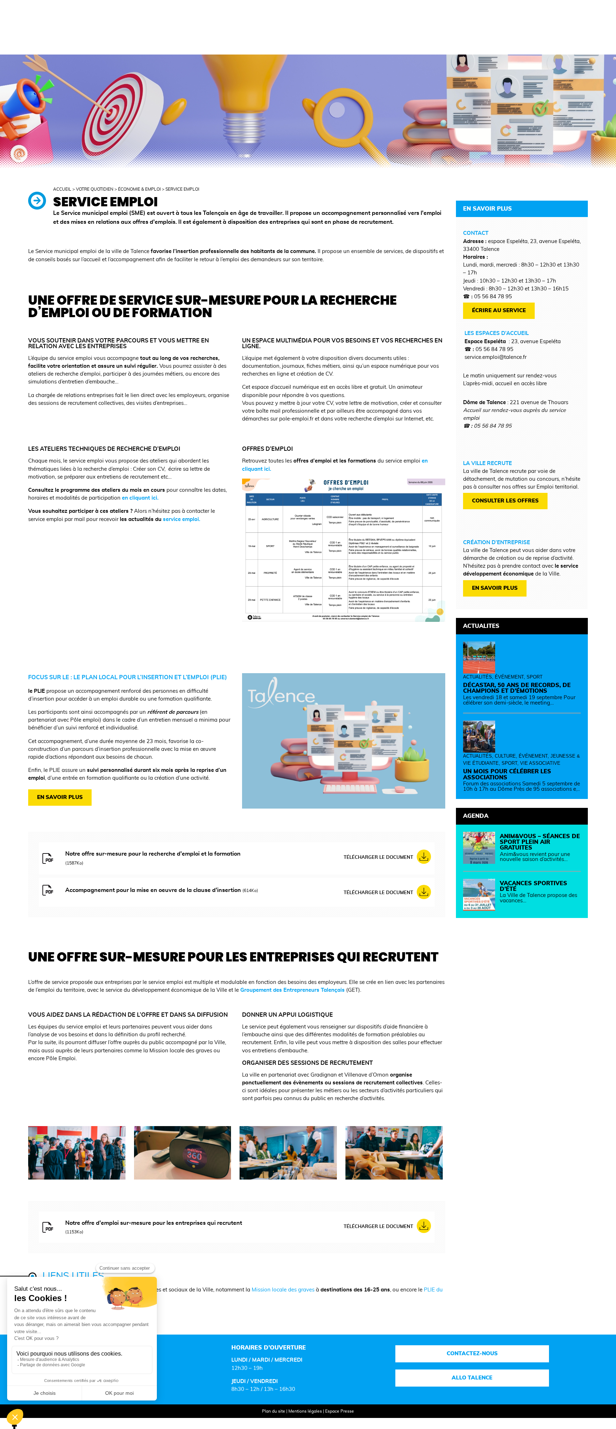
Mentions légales (305, 1411)
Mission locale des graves (283, 1290)
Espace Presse (339, 1411)
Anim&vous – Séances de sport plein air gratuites (540, 842)
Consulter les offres (505, 501)
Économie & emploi (139, 189)
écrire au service (499, 310)
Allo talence (472, 1378)
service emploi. (181, 519)
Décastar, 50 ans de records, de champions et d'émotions (517, 688)
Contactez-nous (472, 1353)
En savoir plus (60, 797)
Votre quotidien (94, 189)
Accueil (62, 189)
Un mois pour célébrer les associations (507, 774)
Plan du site (273, 1411)
